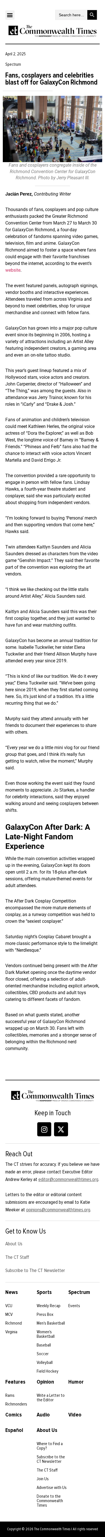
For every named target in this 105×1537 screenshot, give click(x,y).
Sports (44, 1292)
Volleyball (45, 1362)
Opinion (45, 1382)
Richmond (13, 1323)
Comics (13, 1414)
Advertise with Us (52, 1487)
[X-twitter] (61, 1129)
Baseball (44, 1345)
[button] (10, 15)
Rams (10, 1395)
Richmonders (16, 1404)
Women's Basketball (46, 1334)
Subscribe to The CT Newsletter (35, 1270)
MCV (9, 1314)
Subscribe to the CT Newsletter (51, 1459)
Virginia (11, 1332)
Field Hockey (48, 1371)
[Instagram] (44, 1129)
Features (15, 1382)
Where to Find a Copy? (50, 1446)
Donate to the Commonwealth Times (50, 1500)
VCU (8, 1306)
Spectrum (79, 1292)
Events (74, 1306)
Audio (43, 1414)
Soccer (42, 1354)
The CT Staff (17, 1257)
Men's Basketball (51, 1323)
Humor (76, 1382)
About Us (13, 1244)
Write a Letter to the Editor (51, 1398)
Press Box (45, 1314)
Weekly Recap (48, 1306)
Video (74, 1414)
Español (14, 1430)
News (11, 1292)
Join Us (43, 1479)
